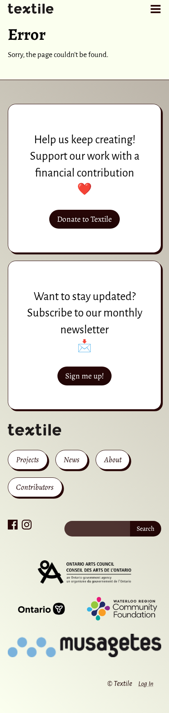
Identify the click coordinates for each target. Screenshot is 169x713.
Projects (27, 459)
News (72, 459)
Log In (145, 683)
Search (146, 528)
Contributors (35, 487)
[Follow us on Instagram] (27, 525)
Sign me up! (84, 375)
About (112, 459)
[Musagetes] (84, 646)
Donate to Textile (84, 219)
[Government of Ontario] (41, 609)
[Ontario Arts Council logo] (84, 572)
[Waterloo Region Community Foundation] (122, 609)
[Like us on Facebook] (13, 525)
